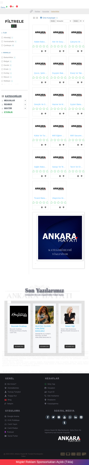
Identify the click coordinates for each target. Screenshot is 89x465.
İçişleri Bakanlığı (77, 104)
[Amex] (79, 454)
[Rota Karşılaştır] (45, 51)
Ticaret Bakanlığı (41, 198)
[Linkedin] (75, 417)
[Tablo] (33, 17)
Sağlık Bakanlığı (41, 167)
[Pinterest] (81, 417)
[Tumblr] (64, 423)
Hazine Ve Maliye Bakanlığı (59, 104)
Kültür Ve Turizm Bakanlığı (41, 136)
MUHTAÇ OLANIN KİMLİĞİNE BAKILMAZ (43, 328)
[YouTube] (64, 417)
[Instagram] (59, 417)
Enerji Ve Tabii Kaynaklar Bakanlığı (77, 73)
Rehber (37, 11)
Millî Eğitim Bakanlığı (59, 136)
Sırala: (53, 21)
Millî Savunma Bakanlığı (77, 136)
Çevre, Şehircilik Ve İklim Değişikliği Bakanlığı (41, 73)
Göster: (76, 21)
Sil (15, 26)
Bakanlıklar (55, 11)
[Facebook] (48, 417)
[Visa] (63, 454)
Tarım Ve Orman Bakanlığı (77, 167)
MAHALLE (7, 52)
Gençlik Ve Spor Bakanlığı (41, 104)
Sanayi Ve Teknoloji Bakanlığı (59, 167)
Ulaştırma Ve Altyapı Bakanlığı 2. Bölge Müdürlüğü (59, 198)
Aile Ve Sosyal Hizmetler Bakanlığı (59, 42)
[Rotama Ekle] (42, 51)
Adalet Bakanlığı (41, 42)
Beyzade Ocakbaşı (19, 326)
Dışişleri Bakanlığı (59, 73)
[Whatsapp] (70, 417)
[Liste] (36, 17)
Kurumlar (45, 11)
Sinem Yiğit (70, 326)
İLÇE (5, 33)
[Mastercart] (68, 454)
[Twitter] (53, 417)
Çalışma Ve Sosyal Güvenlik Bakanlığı (77, 42)
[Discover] (84, 454)
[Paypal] (73, 454)
